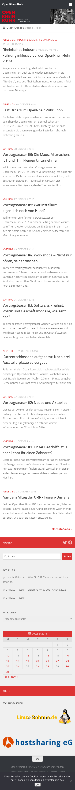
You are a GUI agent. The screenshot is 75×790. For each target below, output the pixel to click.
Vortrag (8, 148)
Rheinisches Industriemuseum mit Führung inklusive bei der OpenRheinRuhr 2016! (37, 55)
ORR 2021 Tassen (15, 597)
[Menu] (70, 4)
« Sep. (6, 676)
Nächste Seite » (62, 529)
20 (37, 661)
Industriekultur (27, 39)
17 (7, 661)
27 (37, 666)
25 (17, 666)
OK (37, 784)
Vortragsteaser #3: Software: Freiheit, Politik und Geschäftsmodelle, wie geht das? (34, 311)
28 (47, 666)
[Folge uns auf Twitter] (65, 542)
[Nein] (70, 781)
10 (7, 655)
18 (17, 661)
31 (7, 671)
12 (27, 655)
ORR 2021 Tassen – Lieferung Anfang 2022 (36, 589)
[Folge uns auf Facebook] (70, 542)
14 (47, 655)
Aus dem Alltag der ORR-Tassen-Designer (37, 497)
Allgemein (9, 39)
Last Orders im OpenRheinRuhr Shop (33, 110)
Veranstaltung (48, 39)
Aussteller (9, 351)
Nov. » (14, 676)
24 (7, 666)
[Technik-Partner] (37, 725)
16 (67, 655)
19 (27, 661)
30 (67, 666)
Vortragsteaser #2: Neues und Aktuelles (35, 402)
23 (67, 661)
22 (57, 661)
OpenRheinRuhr (13, 4)
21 (47, 661)
